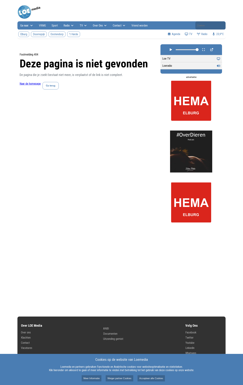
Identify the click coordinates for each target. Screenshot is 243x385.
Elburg (23, 34)
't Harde (73, 34)
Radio (67, 25)
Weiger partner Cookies (119, 378)
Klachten (26, 337)
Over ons (26, 332)
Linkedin (189, 348)
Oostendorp (57, 34)
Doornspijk (39, 34)
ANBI (106, 328)
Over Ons (98, 25)
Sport (55, 25)
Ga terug (50, 85)
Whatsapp (190, 353)
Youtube (189, 342)
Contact (117, 25)
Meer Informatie (91, 378)
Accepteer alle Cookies (151, 378)
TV (82, 25)
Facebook (190, 332)
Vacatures (26, 348)
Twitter (189, 337)
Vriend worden (139, 25)
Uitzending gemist (113, 339)
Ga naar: (25, 25)
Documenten (110, 333)
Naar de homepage (30, 83)
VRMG (42, 25)
